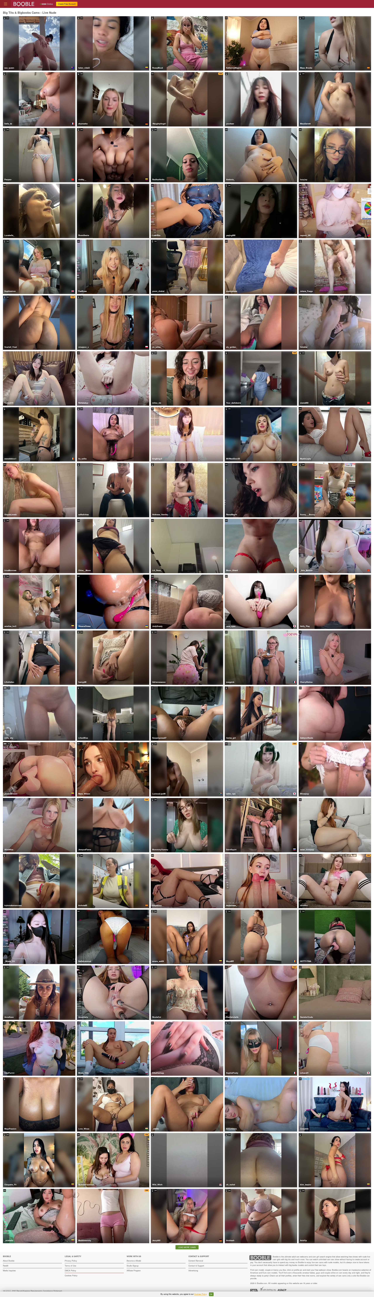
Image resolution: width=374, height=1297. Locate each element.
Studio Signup (132, 1265)
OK (211, 1294)
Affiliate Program (134, 1270)
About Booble (8, 1260)
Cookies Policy (71, 1275)
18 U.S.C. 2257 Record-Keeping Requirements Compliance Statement (32, 1290)
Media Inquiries (9, 1270)
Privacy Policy (71, 1260)
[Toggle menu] (5, 4)
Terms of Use (70, 1265)
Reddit (5, 1265)
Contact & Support (196, 1265)
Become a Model (134, 1260)
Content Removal (195, 1260)
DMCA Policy (70, 1270)
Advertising (193, 1270)
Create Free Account (67, 3)
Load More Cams (187, 1247)
